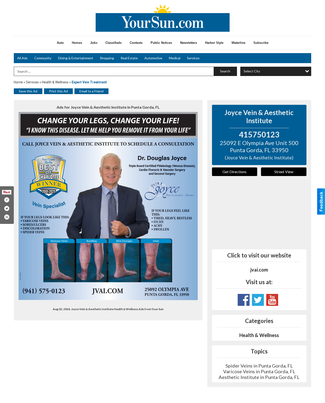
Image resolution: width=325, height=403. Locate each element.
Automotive (153, 58)
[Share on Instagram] (7, 217)
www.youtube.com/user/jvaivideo (272, 300)
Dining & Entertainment (75, 58)
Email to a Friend (91, 91)
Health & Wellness (55, 82)
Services (193, 58)
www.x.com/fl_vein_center (258, 300)
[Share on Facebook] (7, 199)
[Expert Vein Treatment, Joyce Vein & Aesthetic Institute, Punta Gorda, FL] (108, 206)
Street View (283, 171)
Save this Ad (28, 91)
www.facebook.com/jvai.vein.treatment (244, 300)
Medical (174, 58)
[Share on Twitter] (7, 208)
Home (18, 82)
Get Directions (234, 171)
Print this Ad (58, 91)
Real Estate (129, 58)
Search (225, 71)
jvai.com (259, 269)
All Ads (22, 58)
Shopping (107, 58)
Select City (252, 71)
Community (42, 58)
